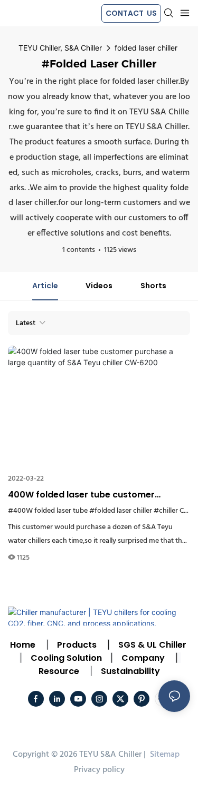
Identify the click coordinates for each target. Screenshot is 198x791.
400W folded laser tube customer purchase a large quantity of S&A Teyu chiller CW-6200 (92, 495)
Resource (59, 671)
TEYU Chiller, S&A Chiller (60, 47)
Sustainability (130, 671)
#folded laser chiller (120, 511)
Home (22, 645)
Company (143, 658)
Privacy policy (99, 770)
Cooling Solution (66, 658)
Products (76, 645)
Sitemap (164, 754)
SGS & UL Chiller (152, 645)
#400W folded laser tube (48, 511)
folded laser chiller (146, 47)
